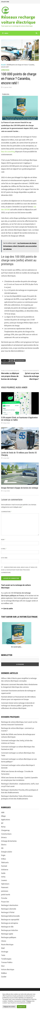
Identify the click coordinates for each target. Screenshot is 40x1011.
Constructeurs (6, 834)
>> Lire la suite (7, 608)
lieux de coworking (8, 151)
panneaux (4, 891)
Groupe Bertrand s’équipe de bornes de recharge (19, 488)
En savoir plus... (16, 647)
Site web (4, 558)
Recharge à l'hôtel (7, 912)
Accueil (3, 65)
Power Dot (5, 902)
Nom (3, 539)
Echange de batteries (9, 841)
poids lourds (5, 894)
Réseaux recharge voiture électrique (18, 19)
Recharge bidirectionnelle (10, 916)
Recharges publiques (8, 937)
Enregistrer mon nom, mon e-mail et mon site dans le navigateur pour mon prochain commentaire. (19, 569)
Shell (3, 948)
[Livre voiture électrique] (20, 108)
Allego (3, 816)
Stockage (4, 952)
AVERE (12, 360)
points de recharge (8, 363)
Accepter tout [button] (21, 1006)
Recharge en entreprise (9, 923)
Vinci (2, 966)
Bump (3, 827)
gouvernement (20, 360)
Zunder (3, 976)
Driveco (4, 837)
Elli (2, 848)
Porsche (4, 898)
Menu (6, 33)
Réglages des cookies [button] (9, 1006)
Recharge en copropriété (10, 919)
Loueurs (4, 880)
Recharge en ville (7, 927)
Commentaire (6, 511)
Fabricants (5, 862)
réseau (3, 941)
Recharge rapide (7, 934)
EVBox (3, 859)
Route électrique (7, 944)
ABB (2, 812)
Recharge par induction (9, 930)
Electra (3, 844)
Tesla (3, 955)
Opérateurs (5, 70)
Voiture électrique (7, 969)
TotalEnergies (6, 959)
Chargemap (5, 830)
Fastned (4, 866)
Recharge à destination (9, 905)
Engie (3, 855)
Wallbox (4, 973)
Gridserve (4, 869)
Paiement (4, 887)
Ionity (3, 877)
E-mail (4, 548)
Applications (5, 819)
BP (2, 823)
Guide (3, 873)
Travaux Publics (6, 962)
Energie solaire (6, 852)
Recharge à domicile (8, 909)
